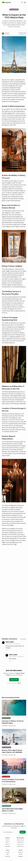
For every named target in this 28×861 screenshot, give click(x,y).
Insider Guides (7, 806)
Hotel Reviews (14, 9)
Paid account (20, 846)
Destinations (7, 718)
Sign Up (22, 832)
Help (7, 854)
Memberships (20, 838)
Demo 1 (7, 840)
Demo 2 (7, 842)
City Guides (6, 776)
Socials (20, 850)
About (7, 850)
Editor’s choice (20, 840)
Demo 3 (7, 844)
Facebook (20, 852)
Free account (20, 844)
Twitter (20, 854)
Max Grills (7, 34)
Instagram (20, 856)
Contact (8, 852)
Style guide (7, 846)
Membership (20, 842)
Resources (7, 856)
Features (7, 838)
